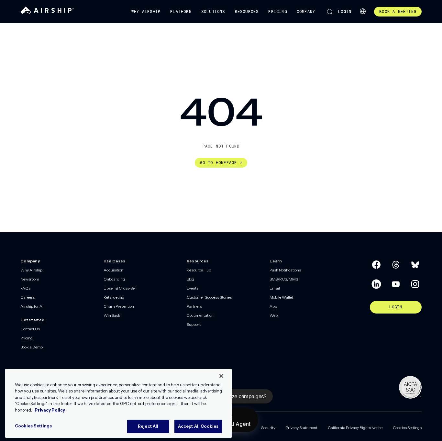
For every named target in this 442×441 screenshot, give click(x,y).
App (273, 306)
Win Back (112, 315)
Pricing (277, 11)
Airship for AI (31, 306)
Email (275, 288)
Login (344, 11)
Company (306, 11)
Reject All (148, 426)
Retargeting (114, 297)
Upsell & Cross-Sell (120, 288)
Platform (181, 11)
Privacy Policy (50, 410)
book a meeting (397, 11)
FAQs (25, 288)
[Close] (221, 376)
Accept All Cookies (198, 426)
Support (194, 324)
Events (192, 288)
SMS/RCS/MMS (284, 279)
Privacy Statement (301, 427)
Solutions (213, 11)
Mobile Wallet (281, 297)
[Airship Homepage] (47, 12)
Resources (247, 11)
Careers (27, 297)
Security (268, 427)
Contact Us (30, 328)
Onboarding (114, 279)
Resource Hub (199, 270)
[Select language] (363, 11)
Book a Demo (31, 347)
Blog (190, 279)
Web (274, 315)
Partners (194, 306)
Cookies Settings (407, 427)
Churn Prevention (119, 306)
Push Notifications (285, 270)
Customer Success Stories (209, 297)
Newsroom (29, 279)
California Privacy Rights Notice (355, 427)
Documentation (200, 315)
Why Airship (145, 11)
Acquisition (113, 270)
